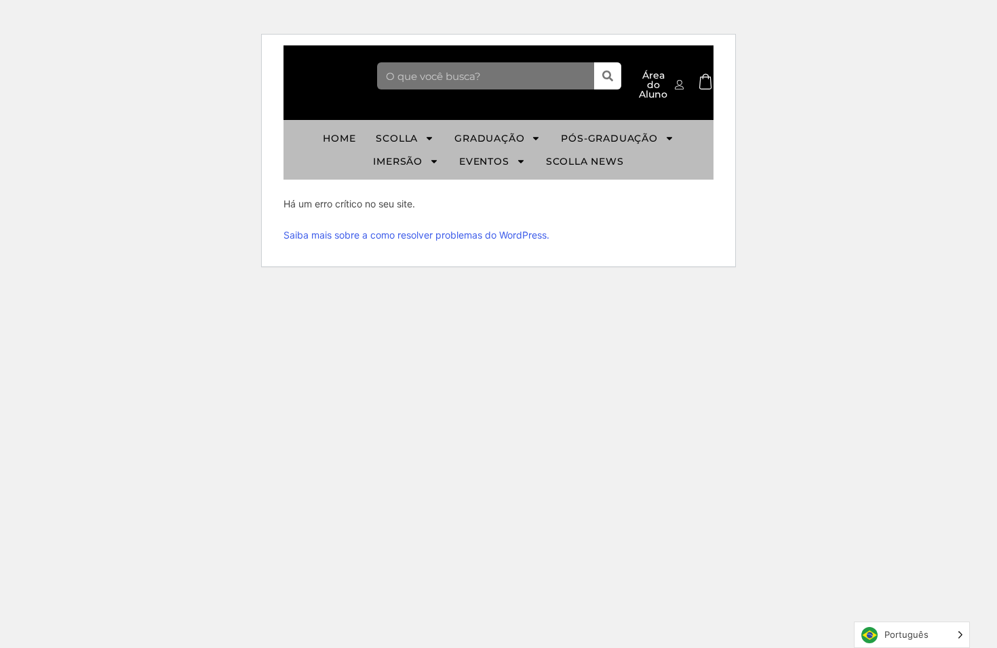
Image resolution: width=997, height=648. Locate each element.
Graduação (489, 138)
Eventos (484, 161)
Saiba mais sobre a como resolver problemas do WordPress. (416, 235)
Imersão (398, 161)
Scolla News (585, 161)
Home (339, 138)
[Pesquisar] (607, 75)
